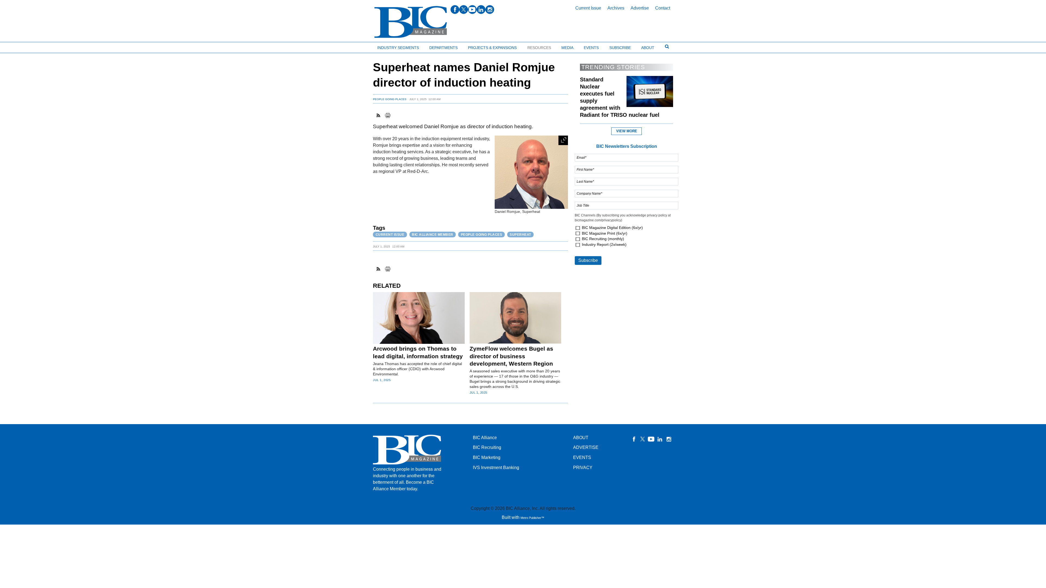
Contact (662, 8)
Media (567, 47)
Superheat (520, 235)
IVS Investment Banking (496, 467)
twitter (463, 9)
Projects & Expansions (492, 47)
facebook (455, 9)
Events (591, 47)
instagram (489, 9)
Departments (443, 47)
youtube (472, 9)
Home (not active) (16, 46)
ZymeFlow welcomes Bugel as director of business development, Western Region (511, 356)
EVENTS (582, 457)
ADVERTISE (585, 447)
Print (387, 115)
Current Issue (588, 8)
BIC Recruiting (487, 447)
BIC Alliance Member (432, 235)
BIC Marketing (486, 457)
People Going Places (389, 99)
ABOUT (580, 437)
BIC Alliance (485, 437)
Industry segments (398, 47)
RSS (378, 115)
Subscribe (620, 47)
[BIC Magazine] (410, 22)
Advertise (640, 8)
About (647, 47)
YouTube (651, 439)
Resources (539, 47)
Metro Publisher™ (532, 517)
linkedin (481, 9)
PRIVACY (582, 467)
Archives (615, 8)
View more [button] (626, 131)
